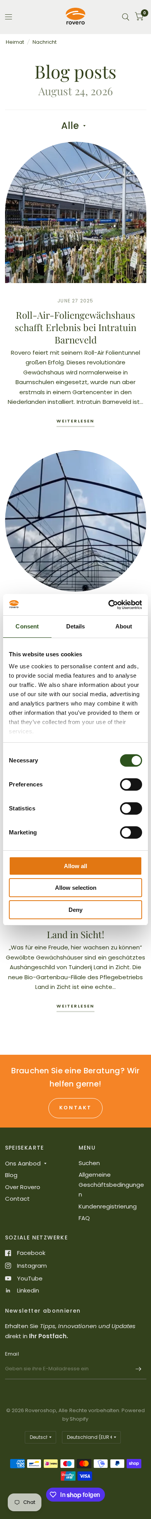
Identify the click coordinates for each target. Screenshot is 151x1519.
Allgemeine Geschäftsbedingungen (111, 1184)
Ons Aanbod (23, 1163)
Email (12, 1354)
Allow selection (75, 887)
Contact (17, 1199)
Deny (75, 909)
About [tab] (123, 626)
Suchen (89, 1163)
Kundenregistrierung (108, 1206)
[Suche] (125, 17)
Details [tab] (75, 626)
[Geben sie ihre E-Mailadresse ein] (138, 1369)
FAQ (84, 1218)
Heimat (15, 42)
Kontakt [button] (75, 1107)
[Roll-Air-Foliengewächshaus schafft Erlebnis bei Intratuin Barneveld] (75, 212)
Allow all (75, 866)
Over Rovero (22, 1187)
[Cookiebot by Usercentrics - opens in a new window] (108, 605)
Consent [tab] (27, 626)
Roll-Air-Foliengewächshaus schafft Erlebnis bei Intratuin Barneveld (75, 327)
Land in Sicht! (75, 934)
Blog (11, 1175)
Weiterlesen (75, 421)
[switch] (131, 784)
